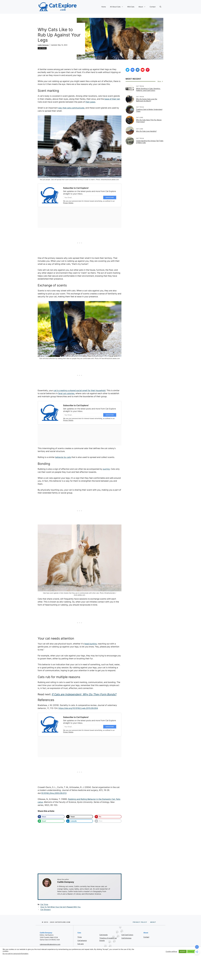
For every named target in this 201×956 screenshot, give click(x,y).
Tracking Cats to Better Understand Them (149, 110)
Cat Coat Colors (127, 935)
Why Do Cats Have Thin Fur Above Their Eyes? (149, 121)
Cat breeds (103, 935)
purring (106, 469)
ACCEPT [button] (182, 951)
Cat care (80, 944)
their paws (90, 102)
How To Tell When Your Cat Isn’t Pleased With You (60, 907)
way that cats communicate (71, 108)
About (141, 7)
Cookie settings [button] (171, 951)
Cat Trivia (42, 48)
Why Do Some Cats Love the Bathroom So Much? (146, 100)
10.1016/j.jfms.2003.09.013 (53, 793)
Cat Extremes (126, 938)
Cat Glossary (45, 910)
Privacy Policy (192, 951)
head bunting (90, 644)
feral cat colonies (66, 393)
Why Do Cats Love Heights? (146, 131)
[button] (160, 7)
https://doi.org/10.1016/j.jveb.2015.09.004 (78, 708)
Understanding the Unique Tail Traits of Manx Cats (149, 142)
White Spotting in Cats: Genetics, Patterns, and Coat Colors (148, 89)
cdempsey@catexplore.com (50, 944)
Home (103, 7)
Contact (152, 7)
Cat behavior (82, 940)
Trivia (79, 937)
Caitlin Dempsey (43, 45)
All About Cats (115, 7)
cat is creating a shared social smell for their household (79, 390)
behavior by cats (63, 457)
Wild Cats (130, 7)
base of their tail (112, 99)
